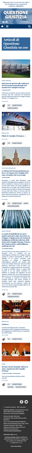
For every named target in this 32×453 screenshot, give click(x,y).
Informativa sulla (10, 434)
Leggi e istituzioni (6, 80)
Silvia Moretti (6, 177)
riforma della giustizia (13, 206)
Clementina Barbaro (8, 248)
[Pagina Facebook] (3, 22)
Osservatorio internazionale (9, 168)
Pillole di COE (5, 133)
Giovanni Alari (16, 373)
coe (9, 105)
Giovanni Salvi (6, 90)
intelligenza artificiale (13, 296)
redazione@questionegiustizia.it (12, 431)
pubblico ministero (12, 108)
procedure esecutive (21, 387)
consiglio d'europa (16, 105)
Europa (3, 364)
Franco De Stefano (7, 373)
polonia (26, 203)
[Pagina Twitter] (6, 22)
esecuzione (10, 387)
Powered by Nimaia (16, 446)
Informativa (19, 6)
